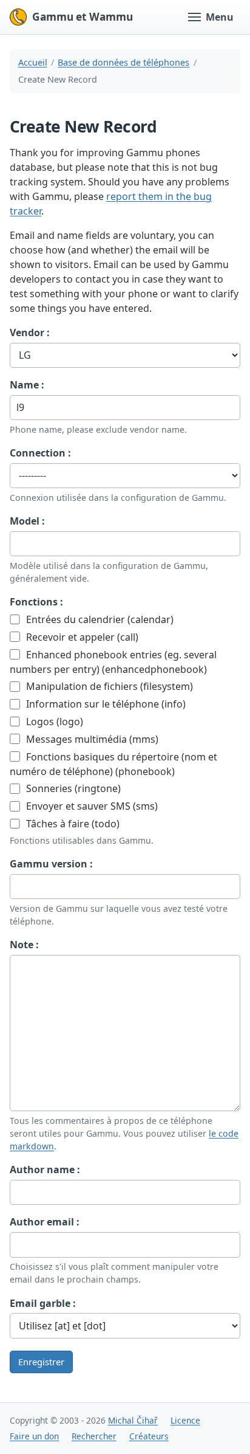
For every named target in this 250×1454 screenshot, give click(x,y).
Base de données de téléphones (123, 62)
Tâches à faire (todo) (72, 823)
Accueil (32, 62)
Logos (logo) (53, 721)
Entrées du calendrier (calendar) (99, 619)
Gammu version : (51, 863)
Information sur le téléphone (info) (105, 704)
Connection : (40, 453)
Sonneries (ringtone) (72, 788)
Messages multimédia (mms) (91, 739)
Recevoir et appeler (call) (81, 637)
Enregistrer (41, 1362)
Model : (27, 521)
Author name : (45, 1169)
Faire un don (34, 1436)
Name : (27, 384)
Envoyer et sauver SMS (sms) (91, 806)
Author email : (44, 1221)
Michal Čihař (133, 1420)
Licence (185, 1420)
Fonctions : (36, 601)
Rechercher (94, 1436)
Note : (24, 944)
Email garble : (43, 1303)
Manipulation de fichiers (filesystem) (108, 686)
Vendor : (30, 332)
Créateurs (149, 1436)
